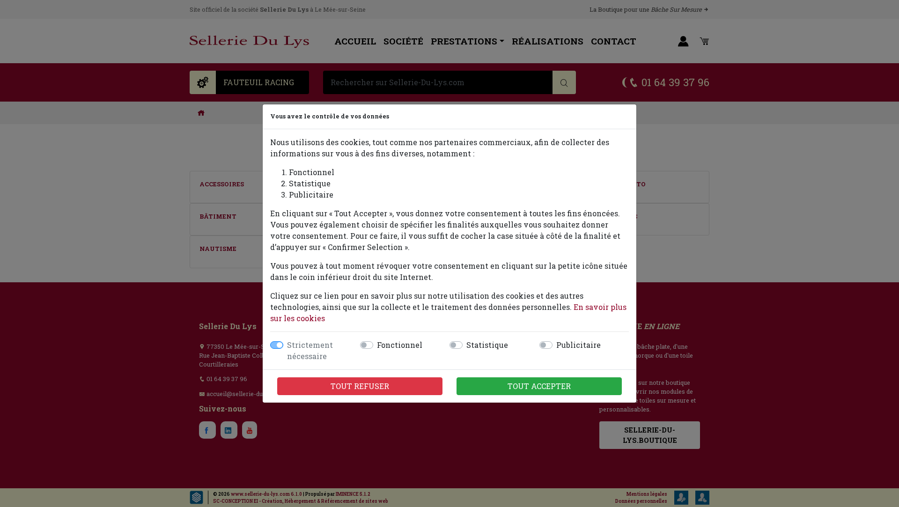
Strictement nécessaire (310, 350)
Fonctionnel (399, 345)
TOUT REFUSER (360, 386)
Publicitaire (578, 345)
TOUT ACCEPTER (539, 386)
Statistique (487, 345)
